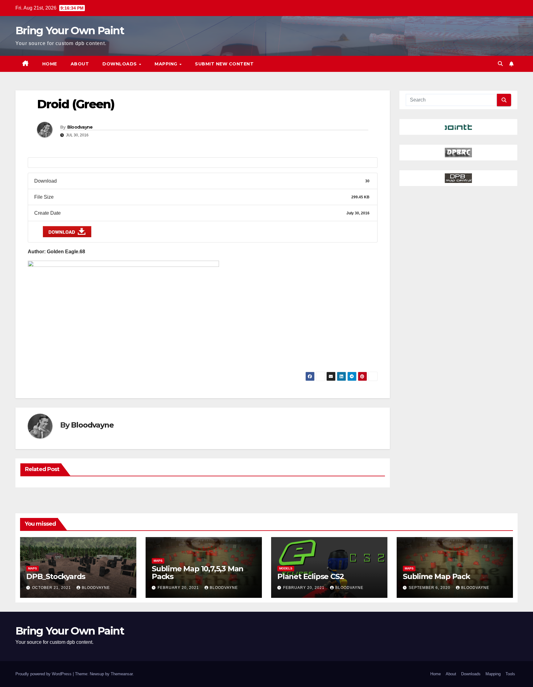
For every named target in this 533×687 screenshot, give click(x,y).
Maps (32, 568)
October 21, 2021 (52, 588)
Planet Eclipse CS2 (310, 576)
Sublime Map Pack (436, 576)
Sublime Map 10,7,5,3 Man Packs (197, 572)
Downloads (120, 64)
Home (49, 64)
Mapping (167, 64)
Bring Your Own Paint (69, 30)
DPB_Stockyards (55, 576)
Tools (510, 674)
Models (285, 568)
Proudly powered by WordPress (44, 674)
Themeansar (122, 674)
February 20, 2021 (179, 588)
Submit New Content (224, 64)
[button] (500, 63)
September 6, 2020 (430, 588)
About (80, 64)
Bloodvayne (80, 127)
